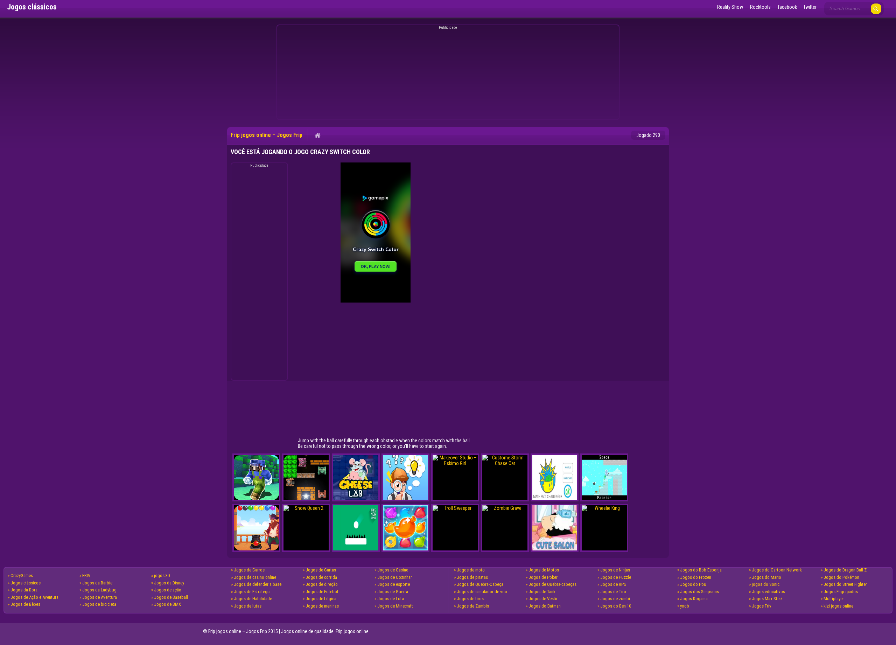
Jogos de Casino (392, 570)
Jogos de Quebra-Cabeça (480, 584)
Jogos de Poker (543, 577)
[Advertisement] (447, 73)
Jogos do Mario (766, 577)
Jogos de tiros (470, 598)
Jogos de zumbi (615, 598)
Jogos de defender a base (257, 584)
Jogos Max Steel (767, 598)
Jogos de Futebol (322, 591)
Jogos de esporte (393, 584)
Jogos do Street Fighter (845, 584)
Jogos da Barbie (97, 582)
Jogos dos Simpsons (699, 591)
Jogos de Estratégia (252, 591)
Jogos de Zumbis (473, 606)
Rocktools (760, 7)
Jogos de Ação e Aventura (34, 597)
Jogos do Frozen (695, 577)
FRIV (86, 575)
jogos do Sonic (765, 584)
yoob (684, 606)
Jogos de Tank (541, 591)
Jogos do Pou (693, 584)
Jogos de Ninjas (615, 570)
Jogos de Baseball (171, 597)
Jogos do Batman (544, 606)
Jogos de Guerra (392, 591)
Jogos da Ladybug (99, 589)
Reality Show (730, 7)
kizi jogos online (838, 606)
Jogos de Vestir (543, 598)
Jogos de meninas (322, 606)
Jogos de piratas (472, 577)
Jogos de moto (471, 570)
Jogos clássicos (25, 582)
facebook (787, 7)
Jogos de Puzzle (615, 577)
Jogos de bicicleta (99, 604)
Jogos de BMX (167, 604)
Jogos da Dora (23, 589)
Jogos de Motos (543, 570)
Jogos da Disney (169, 582)
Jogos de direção (322, 584)
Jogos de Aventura (99, 597)
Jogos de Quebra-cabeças (552, 584)
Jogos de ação (167, 589)
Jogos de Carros (249, 570)
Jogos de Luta (390, 598)
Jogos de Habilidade (253, 598)
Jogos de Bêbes (25, 604)
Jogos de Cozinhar (394, 577)
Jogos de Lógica (321, 598)
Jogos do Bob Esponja (701, 570)
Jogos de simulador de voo (482, 591)
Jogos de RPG (613, 584)
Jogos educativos (768, 591)
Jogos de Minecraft (395, 606)
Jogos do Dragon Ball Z (845, 570)
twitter (810, 7)
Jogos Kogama (694, 598)
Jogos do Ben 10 (615, 606)
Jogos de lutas (247, 606)
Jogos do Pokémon (841, 577)
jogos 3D (162, 575)
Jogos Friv (761, 606)
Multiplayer (834, 598)
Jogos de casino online (255, 577)
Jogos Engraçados (841, 591)
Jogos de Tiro (613, 591)
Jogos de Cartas (321, 570)
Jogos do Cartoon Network (777, 570)
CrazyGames (21, 575)
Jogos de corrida (321, 577)
